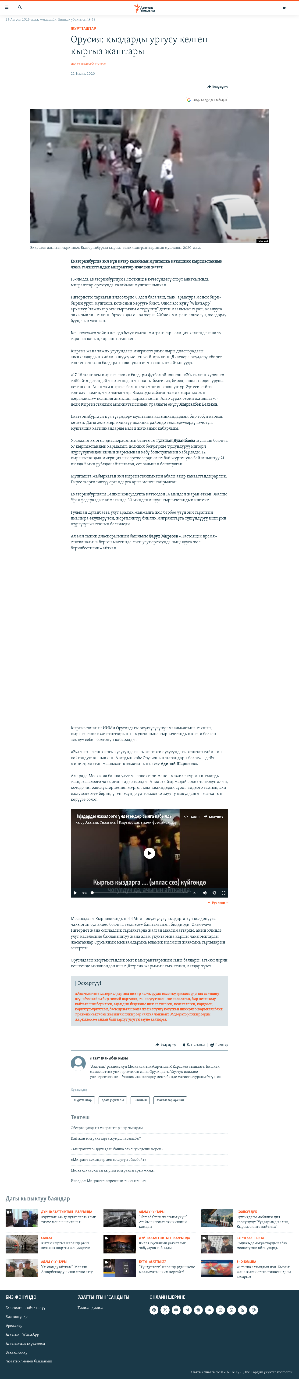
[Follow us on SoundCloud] (209, 1309)
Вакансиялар (17, 1352)
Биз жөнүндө (17, 1317)
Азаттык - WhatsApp (22, 1335)
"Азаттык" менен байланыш (29, 1361)
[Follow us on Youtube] (176, 1309)
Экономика (246, 1262)
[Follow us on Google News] (198, 1309)
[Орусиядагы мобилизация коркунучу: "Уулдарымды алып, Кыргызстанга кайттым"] (217, 1218)
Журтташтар (83, 29)
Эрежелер (14, 1326)
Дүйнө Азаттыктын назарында (66, 1212)
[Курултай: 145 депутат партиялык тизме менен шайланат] (22, 1218)
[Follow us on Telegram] (187, 1309)
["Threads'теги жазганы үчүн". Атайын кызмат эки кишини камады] (119, 1218)
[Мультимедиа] (285, 8)
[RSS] (242, 1309)
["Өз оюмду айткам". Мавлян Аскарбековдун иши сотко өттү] (22, 1268)
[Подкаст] (253, 1309)
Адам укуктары (151, 1212)
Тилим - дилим (90, 1308)
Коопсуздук (247, 1212)
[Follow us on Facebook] (154, 1309)
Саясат (46, 1238)
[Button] (217, 87)
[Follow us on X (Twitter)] (164, 1309)
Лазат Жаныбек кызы (88, 64)
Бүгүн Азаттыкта (250, 1238)
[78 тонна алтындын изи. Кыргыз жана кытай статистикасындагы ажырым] (217, 1268)
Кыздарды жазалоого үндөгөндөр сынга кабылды (124, 816)
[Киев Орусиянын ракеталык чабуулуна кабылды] (119, 1244)
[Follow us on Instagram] (220, 1309)
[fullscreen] (223, 893)
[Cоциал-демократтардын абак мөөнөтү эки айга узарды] (217, 1244)
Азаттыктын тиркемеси (25, 1343)
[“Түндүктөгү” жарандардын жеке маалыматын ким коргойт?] (119, 1268)
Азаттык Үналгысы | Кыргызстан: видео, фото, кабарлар (131, 823)
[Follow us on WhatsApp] (231, 1309)
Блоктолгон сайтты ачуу (26, 1308)
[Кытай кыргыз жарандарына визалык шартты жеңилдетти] (22, 1244)
